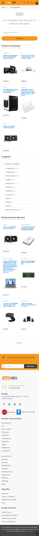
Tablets (4, 444)
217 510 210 (14, 388)
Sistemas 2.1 (24, 301)
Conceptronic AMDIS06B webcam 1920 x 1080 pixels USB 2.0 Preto (10, 305)
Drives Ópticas (6, 423)
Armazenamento (13, 176)
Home (3, 7)
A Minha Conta (6, 512)
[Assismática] (11, 2)
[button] (24, 2)
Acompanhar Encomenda (10, 515)
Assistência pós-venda (9, 518)
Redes (9, 198)
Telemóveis (5, 441)
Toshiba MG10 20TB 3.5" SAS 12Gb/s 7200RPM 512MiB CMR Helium (28, 228)
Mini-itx (5, 87)
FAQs (3, 503)
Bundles (9, 206)
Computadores (12, 168)
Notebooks (5, 435)
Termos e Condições (8, 496)
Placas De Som (6, 456)
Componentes (12, 172)
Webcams (6, 301)
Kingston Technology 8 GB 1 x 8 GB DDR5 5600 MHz (28, 262)
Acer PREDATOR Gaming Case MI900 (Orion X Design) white (10, 91)
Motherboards (6, 465)
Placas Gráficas (6, 429)
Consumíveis (11, 195)
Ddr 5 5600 (24, 259)
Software (10, 202)
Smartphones (6, 448)
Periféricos (11, 187)
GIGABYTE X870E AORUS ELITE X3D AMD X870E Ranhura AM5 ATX (10, 57)
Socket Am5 (6, 53)
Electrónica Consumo (14, 210)
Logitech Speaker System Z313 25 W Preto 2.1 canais (28, 305)
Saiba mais (29, 531)
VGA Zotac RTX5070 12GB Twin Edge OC (9, 127)
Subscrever (30, 366)
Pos (3, 426)
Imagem (10, 180)
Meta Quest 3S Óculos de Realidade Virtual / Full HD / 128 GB (28, 57)
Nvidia (5, 124)
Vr (21, 53)
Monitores (5, 469)
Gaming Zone (12, 183)
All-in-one (5, 462)
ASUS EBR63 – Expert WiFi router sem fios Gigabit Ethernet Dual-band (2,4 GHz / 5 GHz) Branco (28, 92)
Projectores (5, 432)
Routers (23, 87)
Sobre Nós (5, 493)
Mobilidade (11, 191)
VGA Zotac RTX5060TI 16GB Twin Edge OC (9, 227)
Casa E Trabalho (7, 259)
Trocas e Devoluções (8, 521)
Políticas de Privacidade (9, 500)
